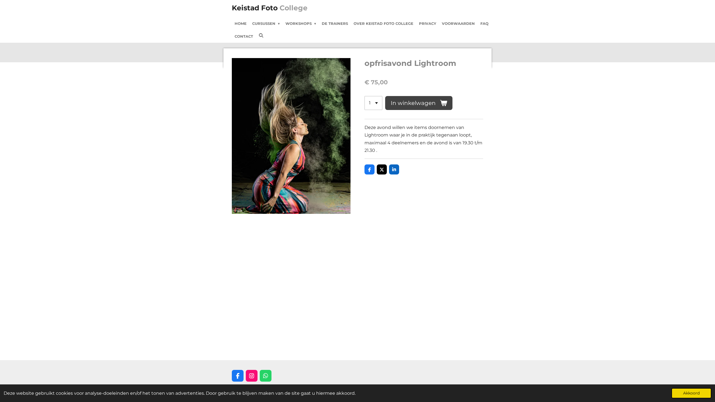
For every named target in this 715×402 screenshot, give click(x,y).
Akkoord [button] (691, 393)
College (270, 8)
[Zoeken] (261, 35)
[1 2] (373, 103)
